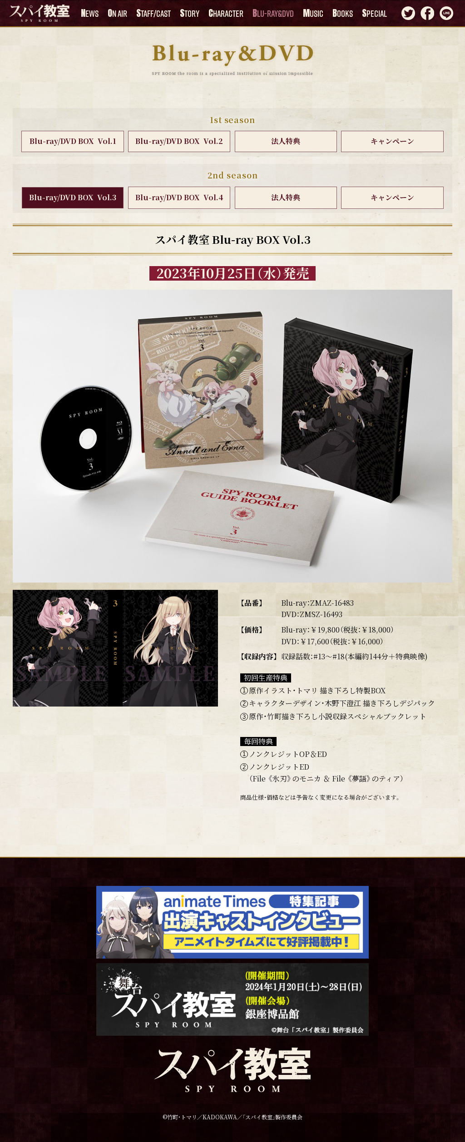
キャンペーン (392, 141)
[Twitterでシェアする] (408, 15)
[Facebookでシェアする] (427, 15)
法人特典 (285, 141)
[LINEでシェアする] (446, 15)
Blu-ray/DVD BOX (73, 141)
